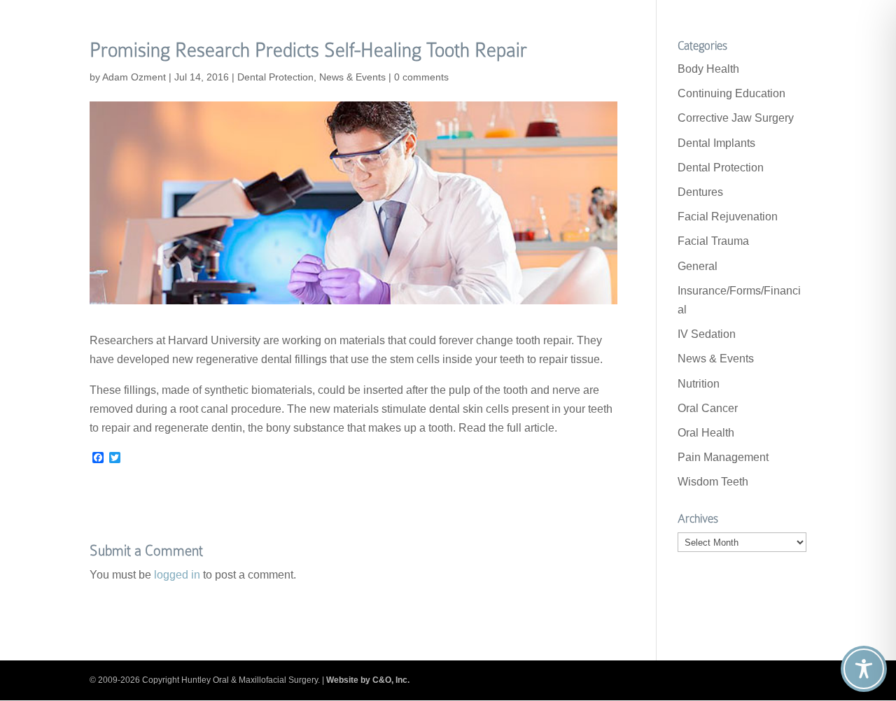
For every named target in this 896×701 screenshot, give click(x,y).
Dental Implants (716, 143)
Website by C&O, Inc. (368, 680)
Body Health (708, 69)
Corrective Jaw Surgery (736, 118)
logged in (177, 575)
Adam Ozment (134, 77)
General (698, 266)
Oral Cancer (708, 408)
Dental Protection (275, 77)
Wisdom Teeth (713, 482)
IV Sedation (707, 334)
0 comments (421, 77)
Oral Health (706, 433)
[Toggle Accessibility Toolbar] (864, 669)
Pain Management (723, 457)
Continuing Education (731, 93)
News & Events (352, 77)
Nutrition (699, 384)
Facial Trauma (713, 241)
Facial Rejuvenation (728, 216)
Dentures (700, 192)
